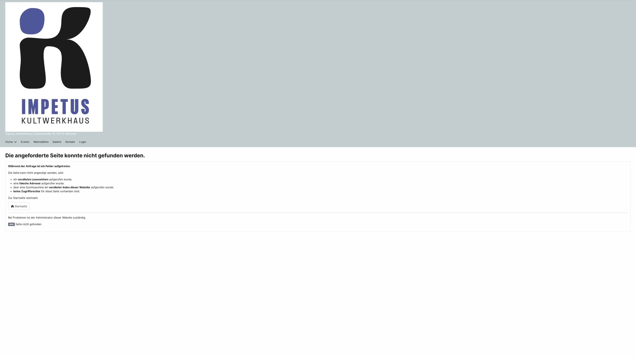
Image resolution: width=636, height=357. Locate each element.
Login (82, 141)
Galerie (57, 141)
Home (9, 141)
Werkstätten (41, 141)
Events (25, 141)
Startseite (20, 206)
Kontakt (70, 141)
